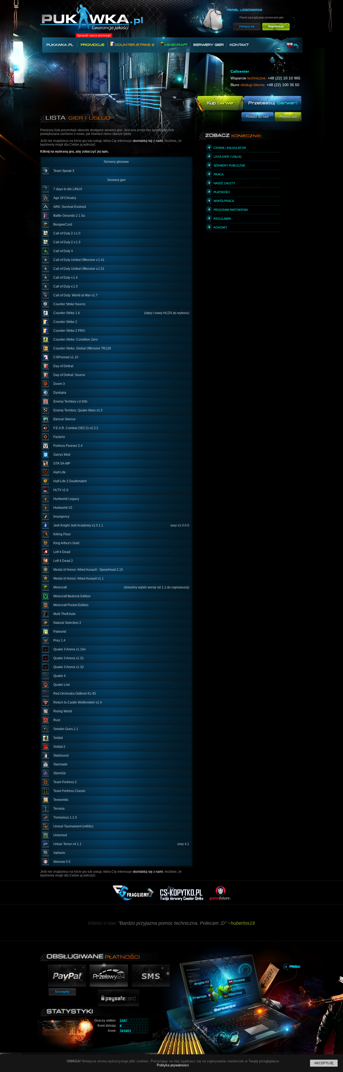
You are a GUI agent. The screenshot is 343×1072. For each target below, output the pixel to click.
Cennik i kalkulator (230, 147)
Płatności (222, 192)
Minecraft (176, 45)
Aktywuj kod (288, 117)
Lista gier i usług (228, 156)
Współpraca (224, 200)
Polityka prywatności (173, 1065)
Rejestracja (276, 26)
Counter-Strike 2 (134, 45)
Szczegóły (62, 991)
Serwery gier (208, 45)
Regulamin (222, 218)
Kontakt (239, 45)
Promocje (92, 45)
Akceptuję (323, 1063)
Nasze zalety (224, 183)
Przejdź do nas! (257, 117)
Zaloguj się (247, 26)
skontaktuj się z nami (148, 141)
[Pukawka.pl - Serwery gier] (91, 20)
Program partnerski (231, 209)
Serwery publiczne (229, 165)
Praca (218, 174)
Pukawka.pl (59, 45)
